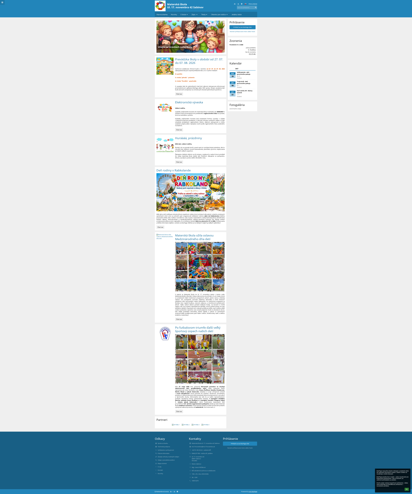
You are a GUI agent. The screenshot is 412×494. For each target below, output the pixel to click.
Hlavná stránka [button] (162, 14)
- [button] (175, 491)
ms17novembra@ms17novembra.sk (203, 447)
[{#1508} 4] (205, 425)
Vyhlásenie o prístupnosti (166, 450)
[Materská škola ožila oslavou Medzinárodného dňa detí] (164, 236)
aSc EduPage (253, 491)
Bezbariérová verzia (162, 491)
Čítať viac (179, 94)
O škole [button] (183, 14)
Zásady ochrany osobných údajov (168, 457)
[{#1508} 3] (195, 425)
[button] (241, 3)
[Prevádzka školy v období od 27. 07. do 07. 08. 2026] (164, 66)
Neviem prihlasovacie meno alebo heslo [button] (242, 31)
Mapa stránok (162, 463)
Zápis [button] (194, 14)
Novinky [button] (174, 14)
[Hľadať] (255, 7)
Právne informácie (163, 453)
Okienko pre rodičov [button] (218, 14)
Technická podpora (164, 447)
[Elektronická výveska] (164, 109)
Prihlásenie (253, 4)
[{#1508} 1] (176, 425)
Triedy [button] (203, 14)
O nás (159, 467)
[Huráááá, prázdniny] (164, 144)
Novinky (160, 473)
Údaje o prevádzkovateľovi (166, 460)
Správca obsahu (163, 443)
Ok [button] (406, 489)
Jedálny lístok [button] (237, 14)
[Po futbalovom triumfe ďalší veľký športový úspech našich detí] (164, 334)
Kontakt (160, 470)
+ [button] (235, 4)
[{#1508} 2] (185, 425)
